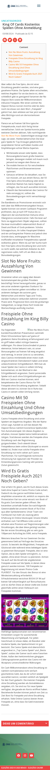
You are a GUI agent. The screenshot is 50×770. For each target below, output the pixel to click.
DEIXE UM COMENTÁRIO (18, 723)
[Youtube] (31, 755)
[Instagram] (25, 755)
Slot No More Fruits (10, 135)
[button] (5, 40)
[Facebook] (18, 755)
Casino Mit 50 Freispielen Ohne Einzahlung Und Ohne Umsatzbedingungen (24, 67)
